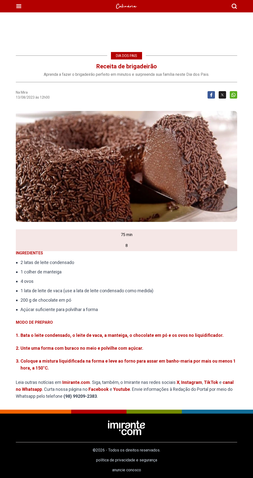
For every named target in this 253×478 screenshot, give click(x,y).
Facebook (98, 389)
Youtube (121, 389)
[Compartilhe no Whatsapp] (233, 95)
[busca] (234, 6)
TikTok (211, 382)
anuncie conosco (126, 470)
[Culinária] (126, 6)
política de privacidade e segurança (126, 460)
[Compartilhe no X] (222, 94)
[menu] (19, 6)
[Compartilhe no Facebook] (211, 95)
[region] (126, 30)
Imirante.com (76, 382)
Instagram (191, 382)
